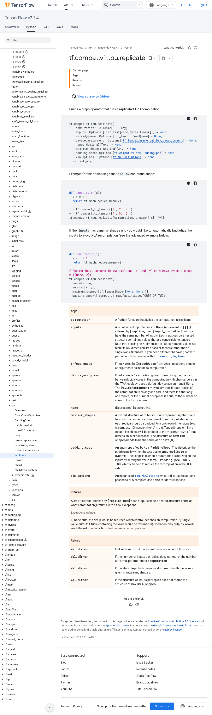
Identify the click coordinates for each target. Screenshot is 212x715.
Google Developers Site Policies (172, 625)
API (66, 5)
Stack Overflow (146, 675)
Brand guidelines (147, 682)
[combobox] (122, 5)
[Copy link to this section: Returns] (85, 492)
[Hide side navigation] (50, 707)
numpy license (173, 629)
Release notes (145, 669)
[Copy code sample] (195, 118)
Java (60, 27)
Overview (12, 27)
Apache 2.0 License (117, 625)
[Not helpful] (195, 48)
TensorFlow (76, 47)
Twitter (65, 682)
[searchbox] (28, 40)
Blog (63, 662)
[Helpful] (189, 48)
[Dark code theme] (188, 118)
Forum (65, 669)
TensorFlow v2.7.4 (22, 18)
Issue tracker (144, 662)
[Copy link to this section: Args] (81, 311)
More (86, 5)
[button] (27, 146)
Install (52, 5)
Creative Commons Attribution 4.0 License (173, 621)
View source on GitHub (93, 96)
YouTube (66, 689)
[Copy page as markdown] (163, 58)
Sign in (202, 5)
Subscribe (162, 706)
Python (31, 27)
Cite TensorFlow (146, 689)
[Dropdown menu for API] (73, 5)
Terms (65, 706)
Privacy (78, 706)
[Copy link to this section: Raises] (84, 540)
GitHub (186, 5)
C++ (46, 27)
